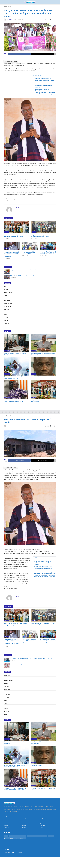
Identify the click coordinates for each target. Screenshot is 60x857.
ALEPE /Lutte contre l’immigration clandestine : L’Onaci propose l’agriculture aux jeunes (44, 80)
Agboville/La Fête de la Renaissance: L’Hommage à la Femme (23, 275)
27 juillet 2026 (35, 238)
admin (10, 19)
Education (7, 300)
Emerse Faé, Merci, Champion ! (36, 376)
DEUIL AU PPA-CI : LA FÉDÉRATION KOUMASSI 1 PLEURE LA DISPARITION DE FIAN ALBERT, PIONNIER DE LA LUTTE (15, 400)
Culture (6, 289)
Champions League (14, 835)
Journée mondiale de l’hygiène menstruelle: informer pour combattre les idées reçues (28, 664)
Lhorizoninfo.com (10, 852)
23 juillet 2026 (7, 258)
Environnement (8, 303)
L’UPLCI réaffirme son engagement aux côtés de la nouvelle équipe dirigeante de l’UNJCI (29, 252)
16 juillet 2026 (44, 255)
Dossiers (6, 295)
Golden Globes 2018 (32, 835)
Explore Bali (23, 835)
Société (9, 6)
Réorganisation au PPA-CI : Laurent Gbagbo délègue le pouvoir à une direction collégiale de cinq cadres (16, 377)
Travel (5, 326)
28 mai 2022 (13, 665)
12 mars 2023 (17, 19)
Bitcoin (6, 835)
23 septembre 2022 (14, 271)
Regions (6, 312)
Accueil (5, 6)
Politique (6, 309)
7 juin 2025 (13, 660)
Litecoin (6, 838)
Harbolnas (50, 835)
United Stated (22, 838)
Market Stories (13, 838)
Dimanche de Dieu (8, 292)
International (8, 306)
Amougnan (7, 286)
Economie (6, 298)
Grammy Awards (42, 835)
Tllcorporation (19, 852)
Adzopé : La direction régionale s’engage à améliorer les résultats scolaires (26, 270)
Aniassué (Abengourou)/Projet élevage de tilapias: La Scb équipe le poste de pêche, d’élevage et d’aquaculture (48, 252)
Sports (6, 320)
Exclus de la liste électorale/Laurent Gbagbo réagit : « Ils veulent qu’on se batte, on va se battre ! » (31, 658)
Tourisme (6, 323)
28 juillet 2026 (7, 238)
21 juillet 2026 (25, 255)
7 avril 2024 (13, 277)
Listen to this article (11, 61)
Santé (5, 314)
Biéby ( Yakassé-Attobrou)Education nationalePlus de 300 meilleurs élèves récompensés (43, 85)
